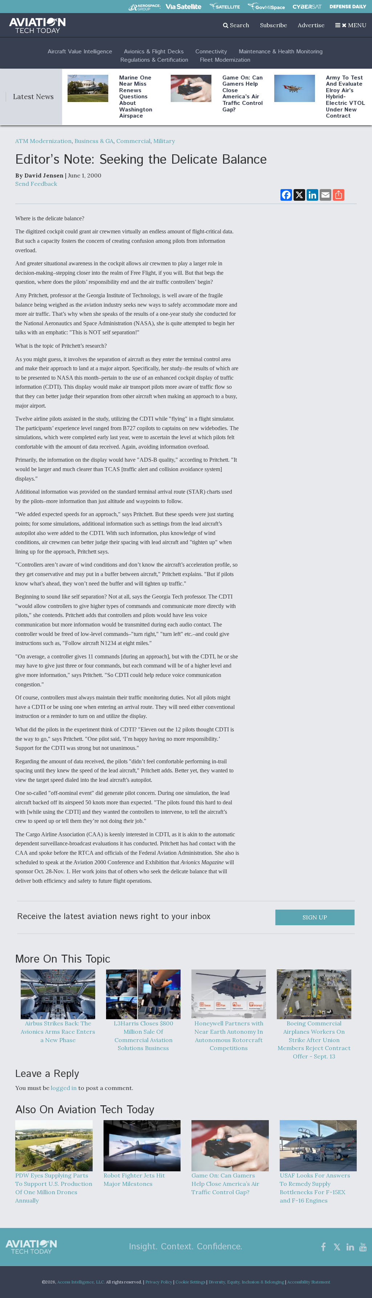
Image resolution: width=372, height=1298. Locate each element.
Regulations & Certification (154, 60)
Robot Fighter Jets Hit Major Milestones (134, 1179)
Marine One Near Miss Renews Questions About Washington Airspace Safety (135, 100)
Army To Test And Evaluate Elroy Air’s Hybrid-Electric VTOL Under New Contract (345, 97)
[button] (351, 25)
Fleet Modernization (225, 60)
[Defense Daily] (348, 6)
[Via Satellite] (183, 6)
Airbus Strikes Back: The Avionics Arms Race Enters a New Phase (58, 1031)
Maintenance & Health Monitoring (281, 52)
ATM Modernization (43, 140)
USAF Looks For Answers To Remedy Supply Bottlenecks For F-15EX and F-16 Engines (315, 1188)
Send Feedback (36, 183)
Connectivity (211, 52)
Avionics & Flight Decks (154, 52)
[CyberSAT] (307, 7)
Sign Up (315, 917)
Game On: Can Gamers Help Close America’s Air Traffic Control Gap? (242, 94)
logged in (64, 1087)
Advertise (311, 25)
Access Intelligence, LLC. (81, 1282)
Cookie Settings (190, 1282)
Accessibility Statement (308, 1282)
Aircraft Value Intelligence (80, 52)
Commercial (133, 140)
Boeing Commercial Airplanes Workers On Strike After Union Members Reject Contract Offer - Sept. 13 (314, 1040)
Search (239, 25)
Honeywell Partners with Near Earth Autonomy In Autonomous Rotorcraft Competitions (228, 1036)
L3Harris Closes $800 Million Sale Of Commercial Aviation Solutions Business (143, 1036)
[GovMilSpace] (266, 7)
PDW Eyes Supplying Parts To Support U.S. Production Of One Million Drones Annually (53, 1188)
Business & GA (93, 140)
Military (164, 140)
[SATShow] (225, 6)
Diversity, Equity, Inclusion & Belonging (246, 1282)
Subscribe (273, 25)
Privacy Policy (158, 1282)
